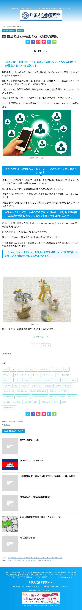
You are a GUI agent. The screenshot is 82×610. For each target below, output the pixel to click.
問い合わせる (72, 572)
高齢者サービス (9, 408)
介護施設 (48, 386)
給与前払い (17, 402)
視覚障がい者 (45, 402)
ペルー (27, 380)
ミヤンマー (37, 380)
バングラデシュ (48, 375)
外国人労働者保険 (22, 397)
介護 (16, 386)
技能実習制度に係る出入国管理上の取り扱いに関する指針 (47, 476)
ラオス (56, 380)
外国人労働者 (8, 397)
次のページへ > (41, 336)
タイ (16, 375)
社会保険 (7, 402)
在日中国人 (63, 391)
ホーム (8, 572)
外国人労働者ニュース (18, 572)
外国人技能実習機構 (57, 397)
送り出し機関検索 (60, 572)
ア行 (13, 369)
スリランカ (8, 375)
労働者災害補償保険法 (38, 391)
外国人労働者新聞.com (41, 582)
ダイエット (25, 375)
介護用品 (58, 386)
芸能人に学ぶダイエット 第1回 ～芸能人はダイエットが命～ (29, 560)
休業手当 (68, 386)
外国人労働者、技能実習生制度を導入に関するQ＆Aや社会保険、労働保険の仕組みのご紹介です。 (41, 586)
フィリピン (8, 380)
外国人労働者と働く (36, 575)
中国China (7, 386)
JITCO (6, 369)
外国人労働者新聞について (26, 577)
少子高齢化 (72, 397)
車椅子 (64, 402)
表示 (45, 51)
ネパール (36, 375)
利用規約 (73, 575)
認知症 (56, 402)
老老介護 (28, 402)
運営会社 (13, 577)
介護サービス (37, 386)
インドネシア (31, 369)
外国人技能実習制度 (40, 397)
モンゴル (47, 380)
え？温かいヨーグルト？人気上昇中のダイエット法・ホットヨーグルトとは (35, 558)
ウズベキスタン (44, 369)
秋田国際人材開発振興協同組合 (35, 496)
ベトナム (18, 380)
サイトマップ (49, 575)
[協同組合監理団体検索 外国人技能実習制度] (49, 42)
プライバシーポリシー (61, 575)
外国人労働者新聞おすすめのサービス (47, 577)
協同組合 (53, 391)
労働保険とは (22, 391)
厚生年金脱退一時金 (29, 440)
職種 (35, 402)
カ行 (66, 369)
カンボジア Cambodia (31, 460)
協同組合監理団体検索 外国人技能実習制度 (40, 572)
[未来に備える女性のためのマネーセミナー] (41, 603)
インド (20, 369)
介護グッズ (25, 386)
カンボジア (58, 369)
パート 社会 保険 (63, 375)
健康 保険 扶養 (9, 391)
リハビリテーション (69, 380)
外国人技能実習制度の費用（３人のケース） (41, 517)
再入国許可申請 (27, 537)
